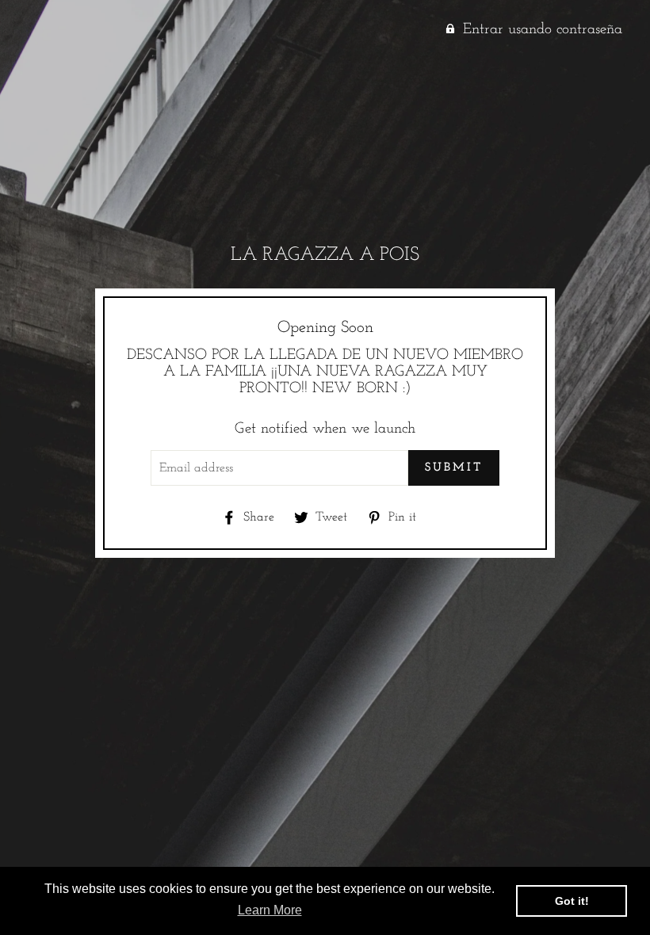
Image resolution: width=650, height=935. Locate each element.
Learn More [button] (270, 910)
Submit (454, 468)
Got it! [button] (572, 901)
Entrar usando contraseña (542, 29)
